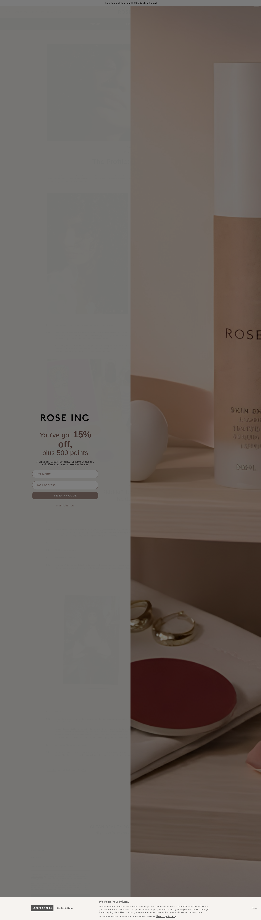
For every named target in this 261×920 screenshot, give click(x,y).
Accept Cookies (42, 908)
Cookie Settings (65, 908)
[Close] (254, 908)
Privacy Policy (166, 916)
